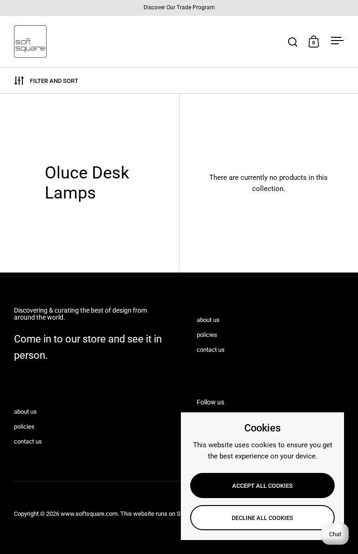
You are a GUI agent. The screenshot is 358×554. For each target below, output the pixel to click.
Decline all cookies (262, 517)
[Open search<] (293, 42)
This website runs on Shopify (158, 513)
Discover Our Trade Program (179, 8)
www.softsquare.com (89, 513)
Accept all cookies (262, 485)
